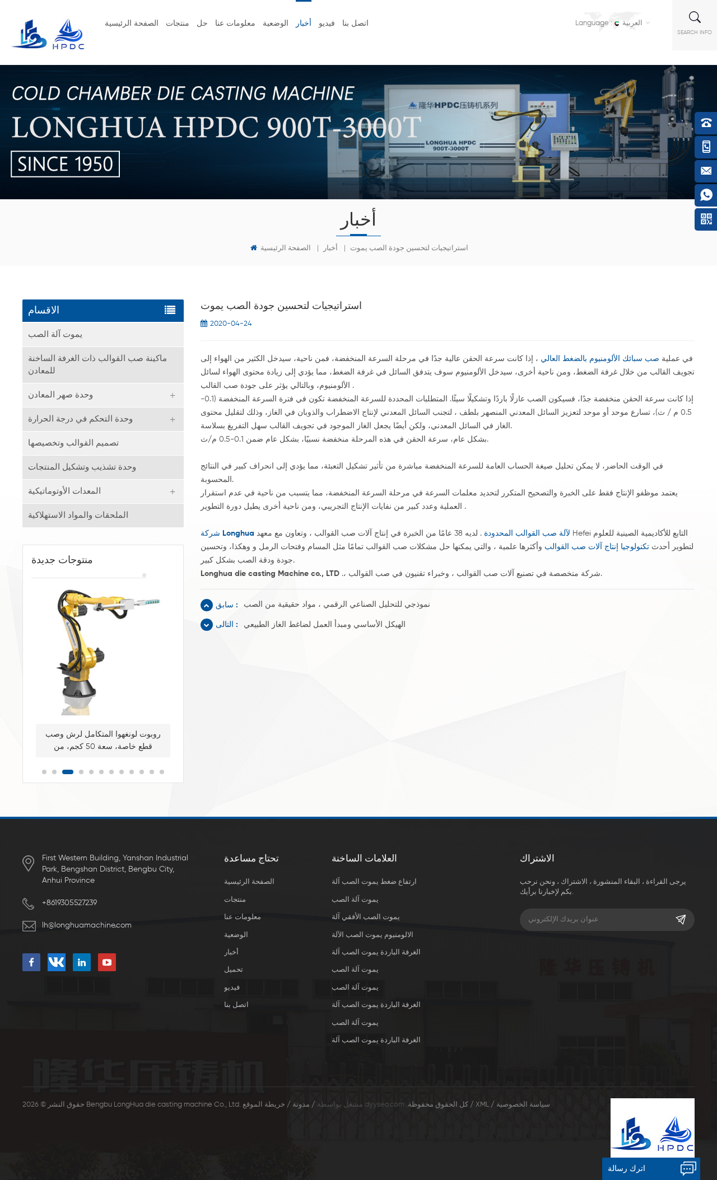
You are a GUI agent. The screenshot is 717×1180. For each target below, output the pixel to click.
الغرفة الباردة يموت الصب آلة (376, 952)
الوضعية (275, 23)
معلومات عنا (235, 23)
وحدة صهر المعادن (60, 395)
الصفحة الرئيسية (132, 23)
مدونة (301, 1104)
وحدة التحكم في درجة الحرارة (80, 419)
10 (141, 772)
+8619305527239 (69, 903)
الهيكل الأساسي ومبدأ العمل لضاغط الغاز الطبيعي (325, 625)
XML (482, 1104)
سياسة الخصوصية (523, 1104)
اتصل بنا (355, 23)
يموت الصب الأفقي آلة (366, 917)
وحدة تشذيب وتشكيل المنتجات (82, 467)
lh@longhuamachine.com (87, 925)
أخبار (303, 23)
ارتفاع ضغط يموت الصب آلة (374, 882)
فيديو (327, 23)
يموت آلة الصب (55, 334)
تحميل (233, 969)
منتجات (177, 23)
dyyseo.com (384, 1104)
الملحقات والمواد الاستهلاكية (78, 515)
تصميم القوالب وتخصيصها (73, 443)
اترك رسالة (626, 1169)
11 (152, 772)
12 (162, 772)
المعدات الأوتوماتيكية (64, 491)
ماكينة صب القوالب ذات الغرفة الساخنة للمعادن (97, 364)
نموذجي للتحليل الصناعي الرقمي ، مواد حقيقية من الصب (337, 604)
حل (202, 23)
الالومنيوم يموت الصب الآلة (372, 935)
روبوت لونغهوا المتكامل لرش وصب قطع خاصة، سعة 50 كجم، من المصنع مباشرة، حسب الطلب (103, 742)
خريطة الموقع (264, 1104)
